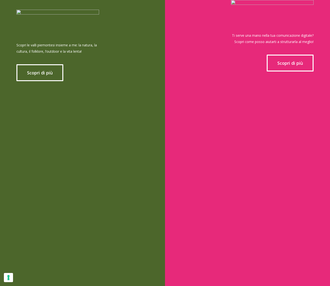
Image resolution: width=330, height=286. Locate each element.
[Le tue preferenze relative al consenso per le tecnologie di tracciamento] (8, 277)
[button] (39, 72)
